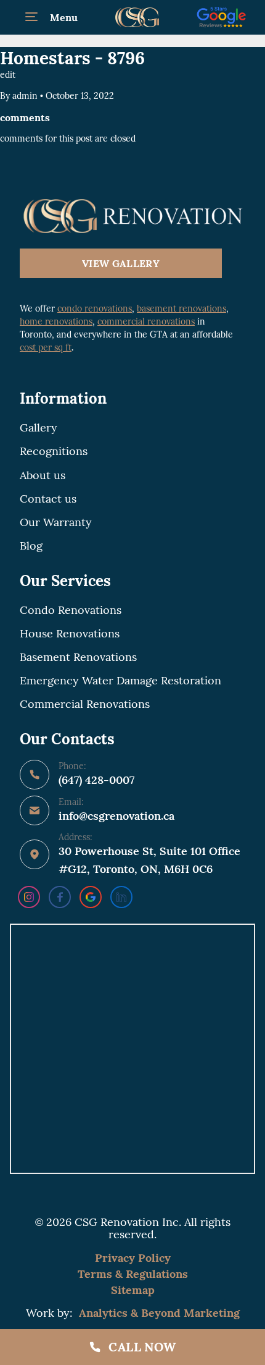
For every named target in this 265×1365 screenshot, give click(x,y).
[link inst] (29, 897)
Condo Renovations (70, 610)
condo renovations (94, 308)
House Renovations (70, 633)
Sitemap (133, 1290)
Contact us (48, 499)
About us (42, 475)
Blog (31, 546)
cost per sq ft (45, 347)
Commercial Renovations (85, 704)
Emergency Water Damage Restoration (120, 680)
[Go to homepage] (132, 216)
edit (7, 74)
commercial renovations (146, 321)
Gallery (38, 428)
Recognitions (54, 451)
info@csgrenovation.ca (116, 816)
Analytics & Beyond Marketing (159, 1313)
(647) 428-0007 (96, 780)
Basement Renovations (78, 657)
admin (25, 95)
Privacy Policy (133, 1258)
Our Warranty (56, 522)
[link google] (91, 897)
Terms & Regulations (133, 1274)
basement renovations (181, 308)
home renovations (56, 321)
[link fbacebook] (60, 897)
